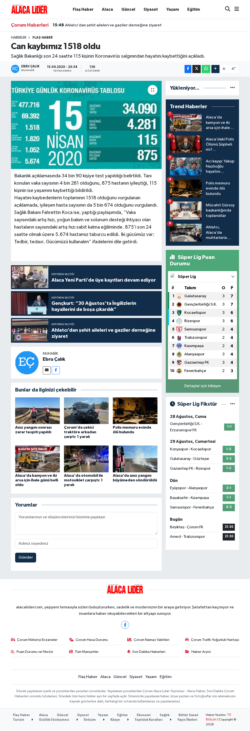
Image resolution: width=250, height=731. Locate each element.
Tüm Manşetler (87, 652)
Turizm (18, 719)
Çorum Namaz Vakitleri (151, 640)
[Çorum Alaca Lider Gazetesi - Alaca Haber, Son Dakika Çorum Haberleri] (29, 9)
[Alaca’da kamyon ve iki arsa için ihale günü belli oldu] (37, 459)
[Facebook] (56, 370)
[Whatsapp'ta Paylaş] (206, 69)
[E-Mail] (47, 370)
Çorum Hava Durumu (92, 640)
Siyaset (151, 9)
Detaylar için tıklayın (202, 386)
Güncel (128, 9)
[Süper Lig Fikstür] (232, 404)
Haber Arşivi (201, 652)
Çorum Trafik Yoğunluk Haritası (215, 640)
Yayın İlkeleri (187, 719)
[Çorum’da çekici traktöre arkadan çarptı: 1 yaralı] (86, 410)
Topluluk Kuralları (148, 719)
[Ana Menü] (234, 9)
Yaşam (172, 9)
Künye (115, 719)
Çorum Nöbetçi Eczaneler (37, 640)
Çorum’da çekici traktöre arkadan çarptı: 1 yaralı (80, 432)
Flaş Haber (83, 9)
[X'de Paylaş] (196, 69)
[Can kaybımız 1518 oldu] (86, 125)
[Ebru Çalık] (27, 362)
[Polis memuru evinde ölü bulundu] (135, 410)
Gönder (26, 557)
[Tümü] (232, 88)
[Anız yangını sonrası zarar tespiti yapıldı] (37, 410)
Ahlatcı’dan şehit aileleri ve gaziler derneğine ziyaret (107, 25)
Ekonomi (144, 715)
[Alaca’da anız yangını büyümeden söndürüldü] (135, 459)
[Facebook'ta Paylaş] (188, 69)
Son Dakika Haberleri (148, 652)
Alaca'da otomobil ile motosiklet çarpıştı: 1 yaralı (83, 480)
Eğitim (193, 9)
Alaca (107, 9)
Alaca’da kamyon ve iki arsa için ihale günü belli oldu (36, 480)
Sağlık (164, 715)
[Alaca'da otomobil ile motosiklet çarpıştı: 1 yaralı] (86, 459)
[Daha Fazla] (215, 69)
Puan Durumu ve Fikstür (35, 652)
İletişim (89, 719)
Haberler (18, 37)
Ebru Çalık (54, 359)
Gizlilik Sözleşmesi (53, 719)
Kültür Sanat (188, 715)
